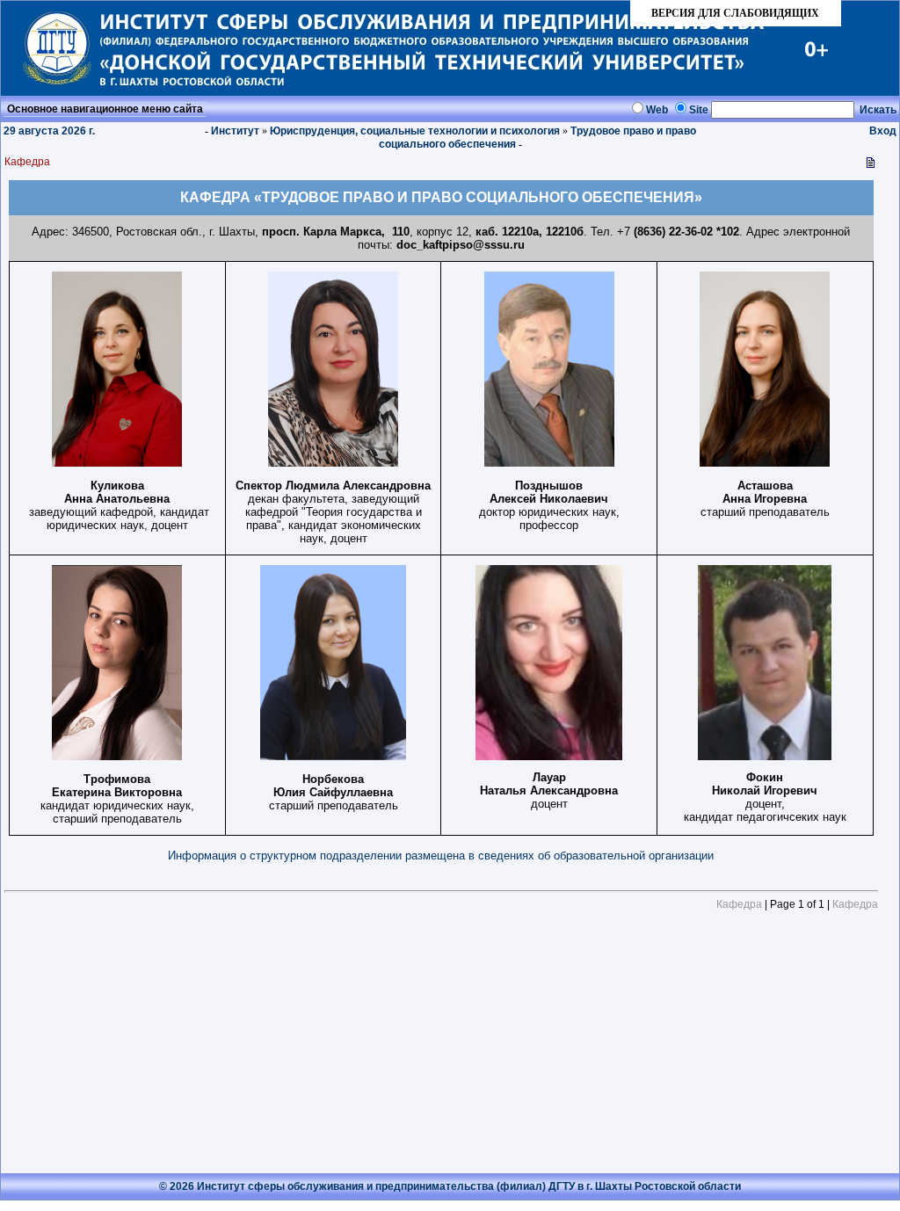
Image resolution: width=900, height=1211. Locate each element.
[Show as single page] (871, 166)
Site (698, 110)
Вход (882, 131)
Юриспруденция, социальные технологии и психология (415, 131)
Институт (235, 131)
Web (657, 110)
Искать (878, 110)
